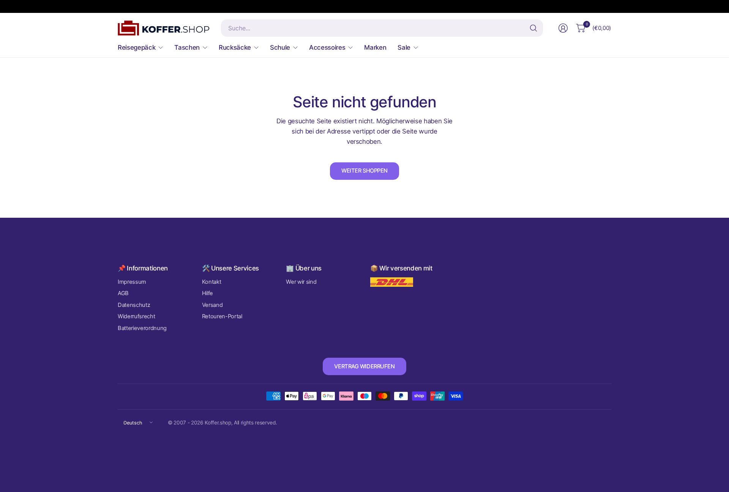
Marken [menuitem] (375, 47)
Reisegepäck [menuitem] (136, 47)
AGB (123, 293)
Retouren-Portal (222, 316)
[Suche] (533, 28)
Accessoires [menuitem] (327, 47)
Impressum (132, 281)
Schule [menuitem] (280, 47)
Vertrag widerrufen (364, 366)
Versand (212, 305)
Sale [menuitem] (404, 47)
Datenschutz (134, 305)
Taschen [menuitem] (187, 47)
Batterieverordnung (142, 328)
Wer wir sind (301, 281)
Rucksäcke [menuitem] (235, 47)
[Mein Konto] (563, 28)
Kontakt (211, 281)
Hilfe (207, 293)
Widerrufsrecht (136, 316)
